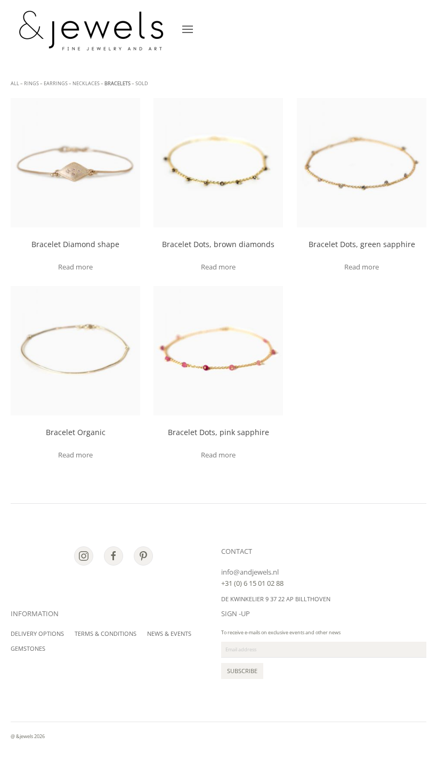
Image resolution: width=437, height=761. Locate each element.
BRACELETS (117, 83)
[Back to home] (91, 29)
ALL (15, 83)
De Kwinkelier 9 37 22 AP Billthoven (275, 599)
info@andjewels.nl (250, 572)
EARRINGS (56, 83)
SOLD (141, 83)
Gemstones (28, 648)
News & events (169, 633)
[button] (187, 29)
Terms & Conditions (105, 633)
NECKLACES (86, 83)
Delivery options (37, 633)
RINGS (31, 83)
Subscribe (242, 671)
